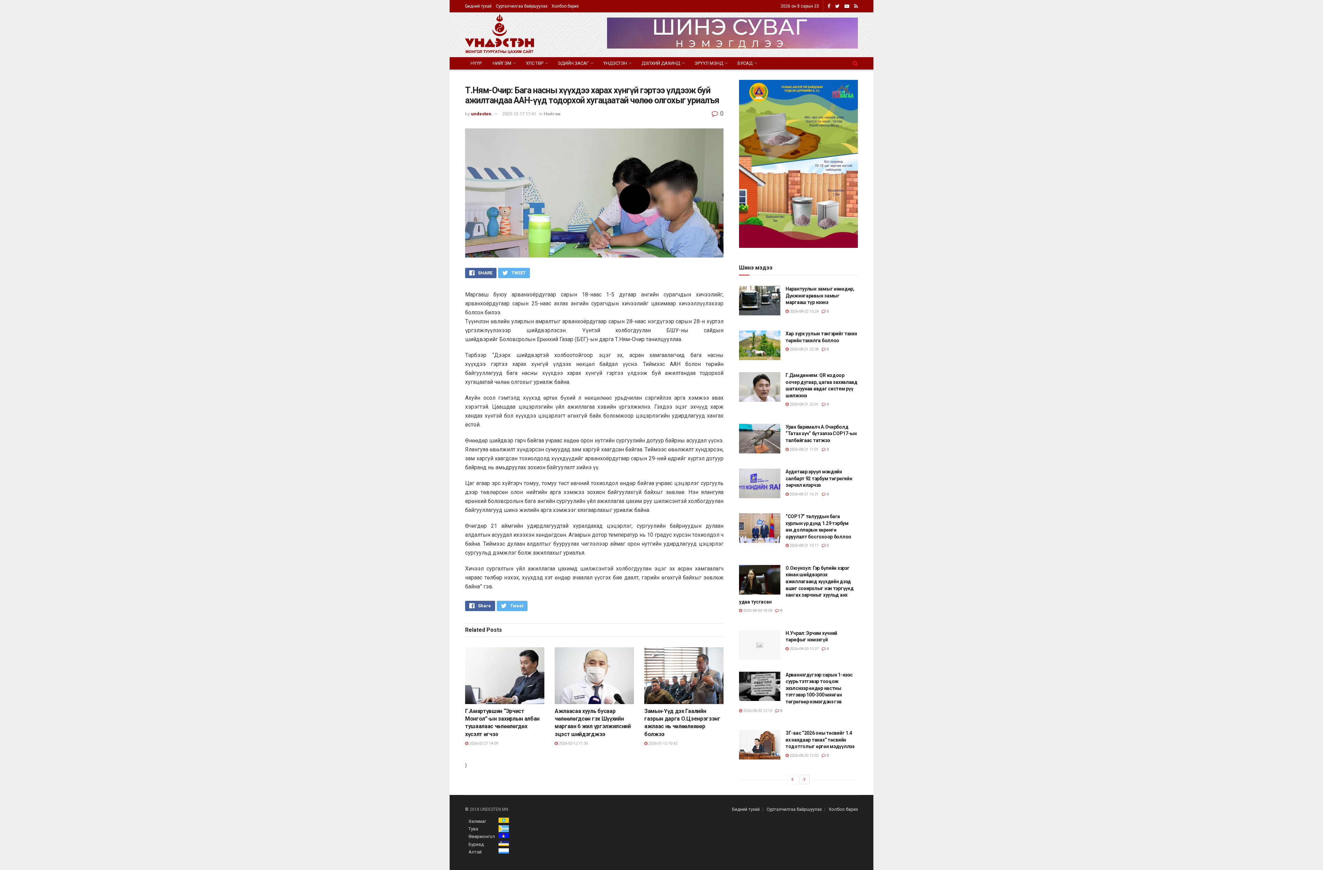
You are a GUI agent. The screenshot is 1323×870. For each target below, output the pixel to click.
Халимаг (477, 821)
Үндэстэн (615, 63)
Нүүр (476, 63)
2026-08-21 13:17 (804, 545)
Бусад (745, 63)
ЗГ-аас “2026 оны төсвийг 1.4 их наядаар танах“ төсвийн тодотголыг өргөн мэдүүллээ (820, 739)
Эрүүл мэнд (709, 63)
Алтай (475, 852)
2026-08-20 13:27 (804, 649)
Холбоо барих (565, 6)
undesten (481, 113)
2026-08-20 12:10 (757, 711)
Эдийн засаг (573, 63)
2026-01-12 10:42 (662, 743)
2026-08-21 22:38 (804, 349)
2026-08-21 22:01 (804, 404)
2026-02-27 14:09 (483, 743)
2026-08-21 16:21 (804, 494)
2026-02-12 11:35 (573, 743)
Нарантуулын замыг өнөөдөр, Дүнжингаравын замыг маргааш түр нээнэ (820, 295)
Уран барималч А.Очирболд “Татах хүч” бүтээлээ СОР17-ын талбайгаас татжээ (821, 433)
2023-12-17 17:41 (519, 113)
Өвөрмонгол (482, 836)
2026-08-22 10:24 (804, 311)
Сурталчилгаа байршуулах (521, 6)
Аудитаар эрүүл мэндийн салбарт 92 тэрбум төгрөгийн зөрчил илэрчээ (819, 478)
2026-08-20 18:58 (757, 610)
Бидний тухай (478, 6)
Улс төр (534, 63)
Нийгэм (502, 63)
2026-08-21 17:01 (804, 449)
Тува (473, 828)
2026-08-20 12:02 (804, 755)
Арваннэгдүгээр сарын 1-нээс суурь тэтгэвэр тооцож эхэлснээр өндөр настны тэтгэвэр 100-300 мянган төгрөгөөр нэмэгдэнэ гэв (819, 688)
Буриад (476, 844)
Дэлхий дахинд (661, 63)
